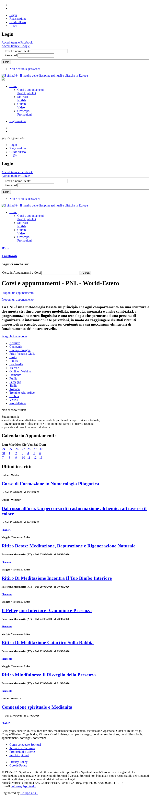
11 (28, 457)
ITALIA (6, 529)
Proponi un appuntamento (18, 292)
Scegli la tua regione (14, 336)
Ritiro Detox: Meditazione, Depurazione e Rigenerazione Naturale (68, 545)
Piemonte (15, 375)
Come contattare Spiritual (25, 744)
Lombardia (16, 364)
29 (35, 449)
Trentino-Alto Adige (22, 392)
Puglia (13, 378)
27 (23, 449)
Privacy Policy (18, 762)
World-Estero (17, 403)
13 (40, 457)
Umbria (14, 396)
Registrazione (17, 18)
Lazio (13, 357)
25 (10, 449)
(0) (15, 25)
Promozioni (24, 114)
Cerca (86, 272)
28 (28, 449)
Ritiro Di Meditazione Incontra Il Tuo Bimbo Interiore (57, 578)
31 (3, 453)
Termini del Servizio (22, 748)
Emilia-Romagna (19, 350)
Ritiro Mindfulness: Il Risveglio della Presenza (49, 674)
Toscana (14, 389)
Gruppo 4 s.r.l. (29, 793)
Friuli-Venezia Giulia (22, 353)
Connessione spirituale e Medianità (37, 707)
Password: (11, 55)
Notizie (21, 100)
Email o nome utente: (18, 51)
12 (35, 457)
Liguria (13, 360)
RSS (5, 248)
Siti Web (22, 96)
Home (13, 86)
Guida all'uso (17, 22)
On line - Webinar (20, 371)
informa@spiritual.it (23, 786)
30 (40, 449)
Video (21, 107)
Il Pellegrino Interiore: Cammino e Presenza (47, 610)
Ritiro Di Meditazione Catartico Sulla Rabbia (48, 642)
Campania (15, 346)
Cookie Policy (18, 765)
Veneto (13, 399)
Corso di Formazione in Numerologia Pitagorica (50, 483)
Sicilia (13, 385)
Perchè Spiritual (19, 755)
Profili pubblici (26, 93)
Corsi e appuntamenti (30, 89)
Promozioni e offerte (22, 751)
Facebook (9, 256)
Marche (14, 367)
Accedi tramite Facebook (17, 42)
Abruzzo (14, 343)
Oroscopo (23, 111)
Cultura (22, 104)
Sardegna (15, 382)
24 (3, 449)
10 (23, 457)
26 (16, 449)
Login (13, 15)
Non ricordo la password (24, 68)
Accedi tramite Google (16, 46)
